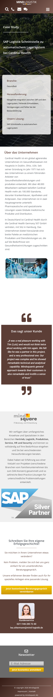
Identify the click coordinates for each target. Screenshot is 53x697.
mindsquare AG (31, 695)
